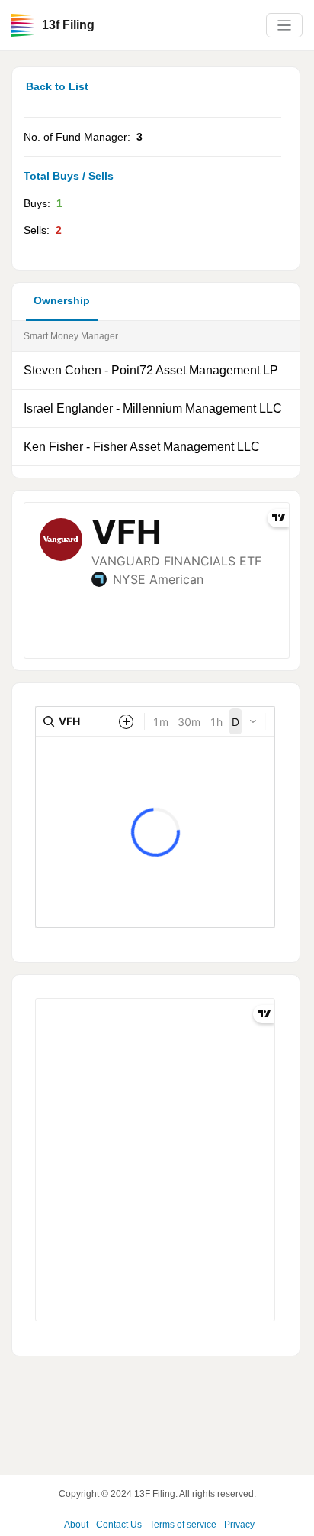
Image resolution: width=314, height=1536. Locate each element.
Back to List (57, 86)
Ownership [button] (62, 300)
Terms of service (182, 1524)
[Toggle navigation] (284, 25)
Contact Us (119, 1524)
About (76, 1524)
